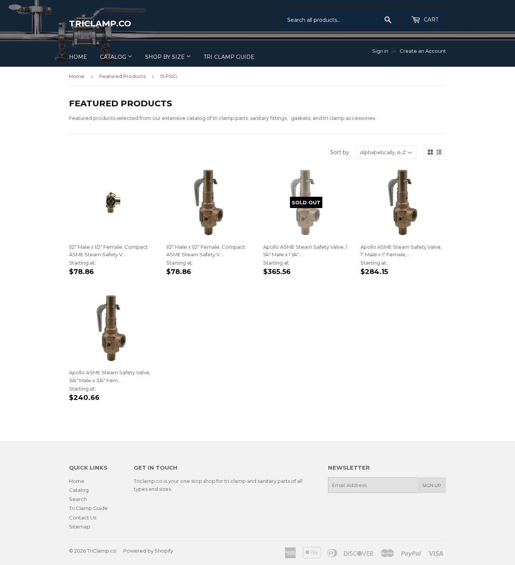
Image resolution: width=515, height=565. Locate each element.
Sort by (339, 152)
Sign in (380, 51)
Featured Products (122, 76)
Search (78, 499)
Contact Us (82, 517)
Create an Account (423, 51)
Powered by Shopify (148, 551)
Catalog (114, 57)
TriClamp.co (100, 23)
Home (78, 57)
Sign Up (431, 485)
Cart (430, 19)
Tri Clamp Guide (229, 57)
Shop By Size (165, 57)
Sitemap (79, 527)
